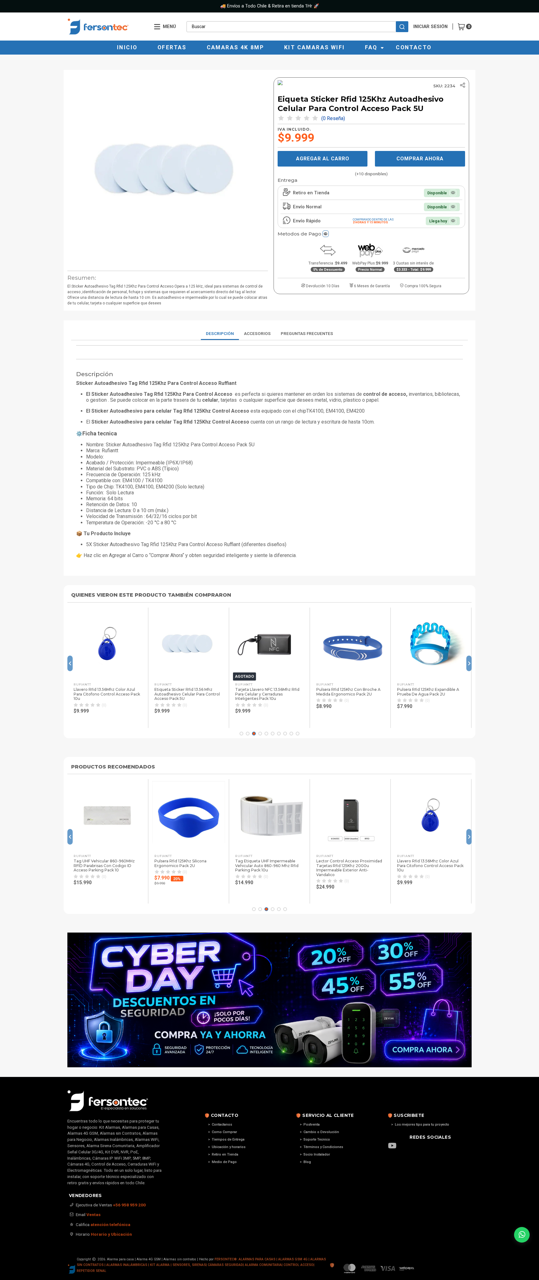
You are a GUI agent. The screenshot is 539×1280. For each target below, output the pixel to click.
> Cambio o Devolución (319, 1132)
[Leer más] (269, 1000)
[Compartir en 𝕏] (481, 98)
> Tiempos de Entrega (226, 1139)
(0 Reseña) (333, 118)
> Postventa (310, 1124)
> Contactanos (220, 1124)
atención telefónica (110, 1224)
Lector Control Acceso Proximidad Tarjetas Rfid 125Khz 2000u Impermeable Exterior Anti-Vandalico (349, 868)
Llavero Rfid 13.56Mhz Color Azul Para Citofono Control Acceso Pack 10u (107, 694)
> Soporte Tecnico (315, 1139)
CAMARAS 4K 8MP (235, 47)
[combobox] (297, 26)
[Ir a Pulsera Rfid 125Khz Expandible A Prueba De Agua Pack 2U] (431, 644)
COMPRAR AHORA (420, 159)
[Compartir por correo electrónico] (481, 135)
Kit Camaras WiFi (314, 47)
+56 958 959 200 (129, 1204)
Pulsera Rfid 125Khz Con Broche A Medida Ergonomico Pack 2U (348, 691)
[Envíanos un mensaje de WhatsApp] (522, 1235)
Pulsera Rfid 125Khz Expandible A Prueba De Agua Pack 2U (428, 691)
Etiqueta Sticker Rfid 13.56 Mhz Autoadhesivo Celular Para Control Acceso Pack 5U (187, 694)
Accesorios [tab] (257, 333)
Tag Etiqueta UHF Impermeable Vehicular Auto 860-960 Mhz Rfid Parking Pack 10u (267, 865)
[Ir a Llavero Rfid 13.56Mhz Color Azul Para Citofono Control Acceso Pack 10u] (107, 644)
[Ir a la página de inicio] (106, 26)
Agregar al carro (322, 159)
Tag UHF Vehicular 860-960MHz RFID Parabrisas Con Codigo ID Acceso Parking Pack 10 (104, 865)
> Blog (305, 1162)
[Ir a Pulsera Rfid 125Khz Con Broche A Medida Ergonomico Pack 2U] (350, 644)
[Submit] (402, 26)
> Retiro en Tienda (223, 1154)
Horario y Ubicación (111, 1234)
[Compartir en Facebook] (481, 86)
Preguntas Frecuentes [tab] (307, 333)
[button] (107, 720)
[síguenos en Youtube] (395, 1146)
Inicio (127, 47)
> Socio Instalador (315, 1154)
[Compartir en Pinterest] (481, 123)
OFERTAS (172, 47)
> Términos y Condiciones (321, 1147)
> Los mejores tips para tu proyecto (420, 1124)
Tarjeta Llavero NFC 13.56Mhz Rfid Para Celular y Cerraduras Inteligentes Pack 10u (267, 694)
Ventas (93, 1214)
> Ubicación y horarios (226, 1147)
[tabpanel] (269, 454)
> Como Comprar (222, 1132)
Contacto (413, 47)
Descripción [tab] (220, 333)
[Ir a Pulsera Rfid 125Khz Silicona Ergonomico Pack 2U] (188, 815)
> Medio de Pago (222, 1162)
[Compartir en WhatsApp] (481, 110)
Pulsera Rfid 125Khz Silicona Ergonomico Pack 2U (180, 863)
